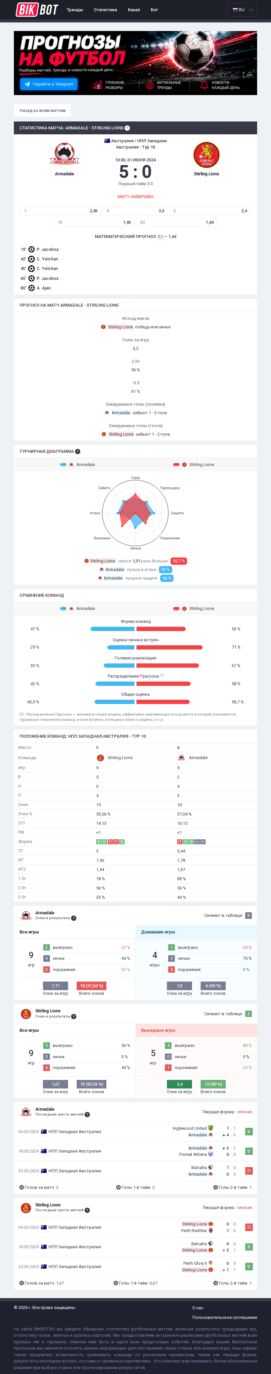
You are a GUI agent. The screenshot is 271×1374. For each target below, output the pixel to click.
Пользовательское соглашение (224, 1317)
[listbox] (242, 10)
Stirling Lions (201, 464)
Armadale (85, 464)
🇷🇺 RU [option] (239, 9)
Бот (154, 9)
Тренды (75, 9)
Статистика (105, 9)
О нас (197, 1307)
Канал (134, 9)
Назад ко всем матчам (43, 110)
